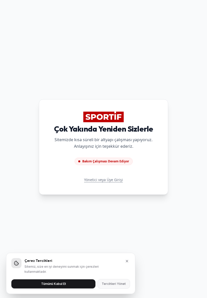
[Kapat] (127, 261)
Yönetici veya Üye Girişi (103, 179)
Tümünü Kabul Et (53, 284)
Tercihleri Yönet (114, 284)
